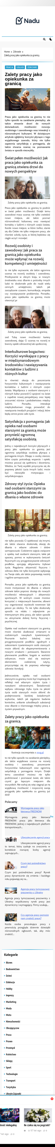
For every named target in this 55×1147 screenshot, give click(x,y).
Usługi (20, 67)
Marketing (11, 1001)
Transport (10, 1080)
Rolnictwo (11, 1054)
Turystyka (11, 1087)
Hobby (9, 988)
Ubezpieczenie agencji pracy (35, 837)
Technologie (12, 1074)
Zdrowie (32, 67)
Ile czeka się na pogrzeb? (37, 1125)
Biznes (9, 962)
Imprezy (10, 995)
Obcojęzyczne (12, 1028)
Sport (8, 1067)
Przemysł (10, 1047)
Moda (9, 1008)
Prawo (9, 1041)
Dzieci (9, 975)
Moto (8, 1014)
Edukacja (10, 982)
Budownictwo (13, 969)
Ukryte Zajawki (13, 1093)
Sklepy (9, 1060)
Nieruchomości (13, 1021)
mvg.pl (40, 752)
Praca (9, 67)
